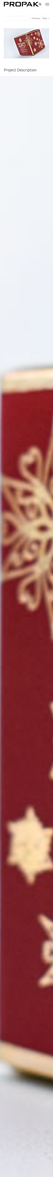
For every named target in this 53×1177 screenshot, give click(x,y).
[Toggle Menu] (47, 4)
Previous (36, 18)
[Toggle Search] (40, 4)
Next (45, 18)
